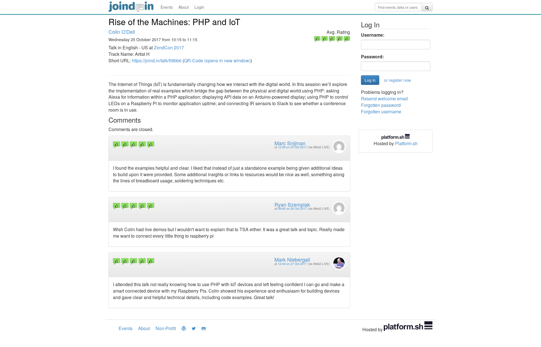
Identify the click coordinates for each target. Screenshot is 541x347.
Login (199, 7)
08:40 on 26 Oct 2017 (292, 208)
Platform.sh (406, 143)
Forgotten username (381, 111)
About (183, 7)
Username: (372, 35)
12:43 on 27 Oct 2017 (292, 264)
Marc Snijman (289, 143)
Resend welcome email (384, 98)
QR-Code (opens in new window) (217, 60)
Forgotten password (381, 105)
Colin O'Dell (121, 31)
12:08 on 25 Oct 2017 (292, 147)
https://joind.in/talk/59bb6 (156, 60)
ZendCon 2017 (169, 47)
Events (167, 7)
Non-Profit (166, 328)
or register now (397, 80)
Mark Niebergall (292, 259)
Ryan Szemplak (292, 204)
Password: (372, 57)
